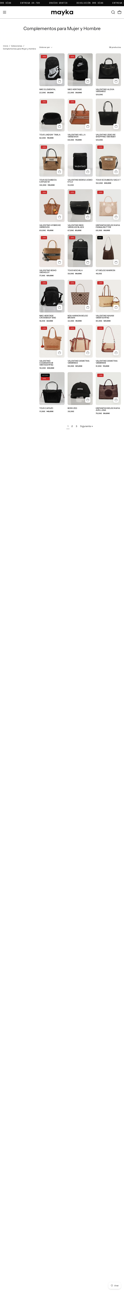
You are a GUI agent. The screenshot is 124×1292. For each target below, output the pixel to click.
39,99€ (71, 411)
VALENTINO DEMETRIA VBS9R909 (106, 362)
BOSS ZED (72, 408)
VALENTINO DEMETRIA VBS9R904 (78, 362)
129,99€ (99, 95)
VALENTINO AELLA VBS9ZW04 (76, 136)
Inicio (5, 46)
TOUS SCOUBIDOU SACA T (108, 180)
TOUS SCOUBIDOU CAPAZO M (48, 181)
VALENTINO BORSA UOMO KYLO (80, 181)
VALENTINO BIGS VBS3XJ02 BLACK (76, 226)
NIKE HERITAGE (75, 89)
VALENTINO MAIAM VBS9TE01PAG (105, 317)
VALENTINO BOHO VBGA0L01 (47, 271)
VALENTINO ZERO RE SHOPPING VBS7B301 (106, 136)
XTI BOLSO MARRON (105, 270)
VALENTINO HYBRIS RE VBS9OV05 (50, 226)
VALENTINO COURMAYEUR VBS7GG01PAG (46, 363)
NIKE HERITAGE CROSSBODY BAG (47, 317)
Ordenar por (44, 47)
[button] (113, 12)
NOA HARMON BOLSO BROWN (78, 317)
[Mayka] (62, 12)
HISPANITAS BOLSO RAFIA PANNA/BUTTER (108, 226)
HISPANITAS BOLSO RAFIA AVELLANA (108, 409)
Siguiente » (86, 426)
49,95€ (99, 274)
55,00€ (71, 185)
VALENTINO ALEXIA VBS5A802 (105, 90)
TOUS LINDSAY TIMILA (49, 135)
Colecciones (16, 46)
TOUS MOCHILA (75, 270)
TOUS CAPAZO (46, 408)
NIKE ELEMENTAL (47, 89)
